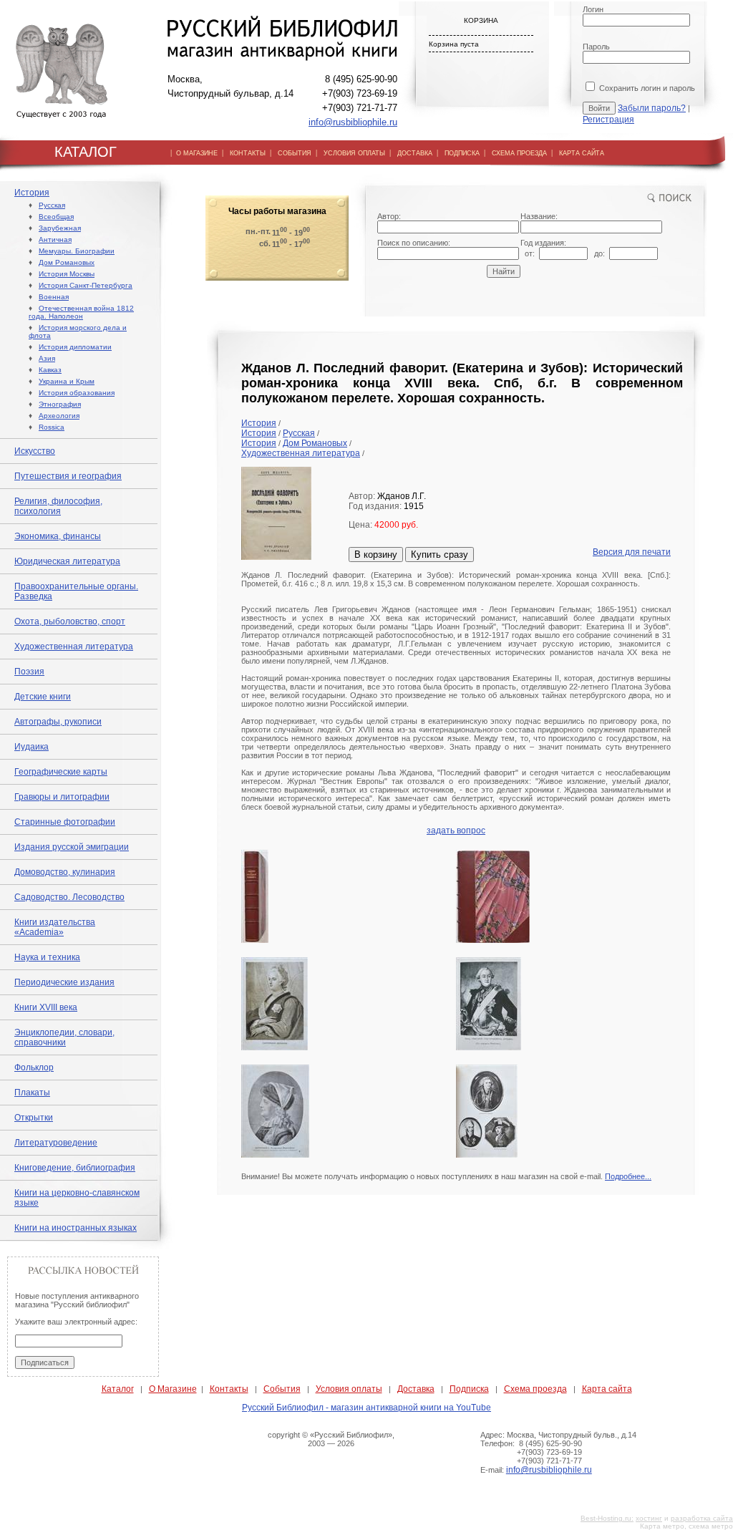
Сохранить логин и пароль (646, 88)
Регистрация (608, 120)
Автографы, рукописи (58, 722)
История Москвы (66, 274)
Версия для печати (632, 552)
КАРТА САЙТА (581, 153)
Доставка (416, 1389)
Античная (55, 239)
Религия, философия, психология (58, 506)
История (31, 193)
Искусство (34, 451)
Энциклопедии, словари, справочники (64, 1037)
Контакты (229, 1389)
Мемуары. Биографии (77, 251)
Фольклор (34, 1067)
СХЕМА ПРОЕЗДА (519, 153)
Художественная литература (73, 646)
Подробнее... (628, 1176)
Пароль (596, 46)
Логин (593, 9)
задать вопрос (456, 830)
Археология (59, 416)
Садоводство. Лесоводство (69, 897)
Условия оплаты (349, 1389)
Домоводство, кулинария (64, 872)
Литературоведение (55, 1143)
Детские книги (42, 697)
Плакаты (32, 1093)
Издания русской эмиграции (71, 847)
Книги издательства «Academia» (54, 927)
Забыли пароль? (652, 108)
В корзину (375, 554)
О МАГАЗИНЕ (197, 153)
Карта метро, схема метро (686, 1526)
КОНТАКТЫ (248, 153)
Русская (52, 205)
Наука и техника (47, 957)
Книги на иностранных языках (75, 1228)
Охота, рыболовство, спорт (69, 621)
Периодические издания (64, 982)
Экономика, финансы (57, 536)
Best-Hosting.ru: (607, 1518)
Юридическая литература (67, 561)
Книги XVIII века (45, 1007)
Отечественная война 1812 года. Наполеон (81, 312)
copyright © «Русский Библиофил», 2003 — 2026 (331, 1439)
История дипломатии (75, 347)
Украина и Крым (66, 381)
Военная (54, 297)
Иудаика (31, 747)
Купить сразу (439, 554)
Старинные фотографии (64, 822)
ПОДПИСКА (462, 153)
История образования (77, 393)
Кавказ (50, 370)
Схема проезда (535, 1389)
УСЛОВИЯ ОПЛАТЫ (354, 153)
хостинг (649, 1518)
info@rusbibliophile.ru (353, 122)
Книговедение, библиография (74, 1168)
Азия (47, 358)
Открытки (33, 1118)
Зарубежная (60, 228)
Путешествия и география (68, 476)
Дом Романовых (66, 262)
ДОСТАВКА (414, 153)
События (282, 1389)
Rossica (51, 427)
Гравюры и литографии (62, 797)
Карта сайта (607, 1389)
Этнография (60, 404)
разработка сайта (702, 1518)
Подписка (469, 1389)
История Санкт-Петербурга (85, 285)
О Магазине (173, 1389)
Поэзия (29, 672)
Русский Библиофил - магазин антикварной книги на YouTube (366, 1408)
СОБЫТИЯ (294, 153)
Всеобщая (56, 217)
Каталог (118, 1389)
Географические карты (60, 772)
